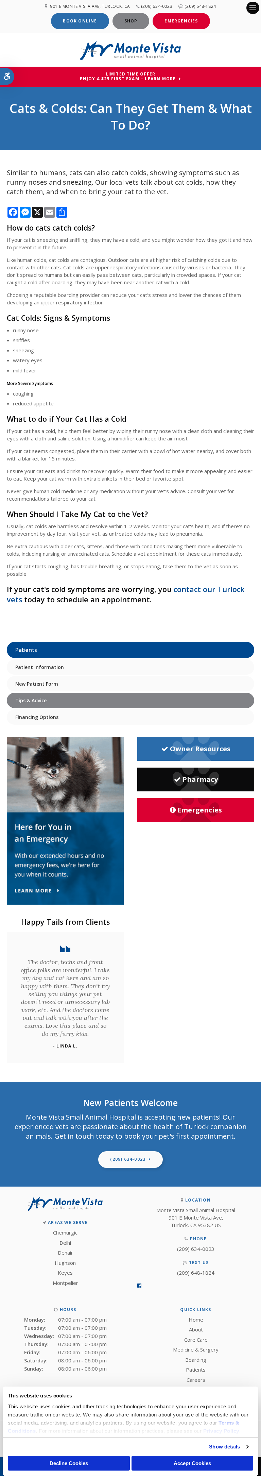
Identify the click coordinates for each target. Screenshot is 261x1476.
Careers (196, 1379)
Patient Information (39, 667)
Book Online (80, 21)
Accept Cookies (192, 1463)
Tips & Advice (31, 700)
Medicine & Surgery (196, 1349)
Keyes (65, 1272)
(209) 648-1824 (200, 6)
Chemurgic (65, 1232)
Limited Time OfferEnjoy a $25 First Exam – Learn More (128, 76)
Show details (224, 1446)
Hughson (65, 1262)
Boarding (195, 1359)
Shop (131, 21)
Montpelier (65, 1282)
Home (196, 1319)
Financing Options (36, 717)
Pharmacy (200, 779)
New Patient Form (36, 684)
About (196, 1329)
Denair (65, 1252)
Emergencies (181, 21)
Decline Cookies (69, 1463)
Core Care (196, 1339)
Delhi (65, 1242)
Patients (196, 1369)
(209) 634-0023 (156, 6)
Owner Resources (200, 748)
